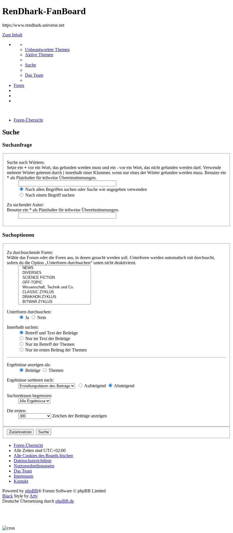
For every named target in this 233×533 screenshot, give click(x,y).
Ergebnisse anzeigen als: (29, 364)
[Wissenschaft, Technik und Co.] (54, 287)
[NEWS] (54, 268)
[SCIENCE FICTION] (54, 277)
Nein (41, 317)
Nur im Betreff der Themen (49, 344)
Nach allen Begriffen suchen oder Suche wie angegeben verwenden (85, 189)
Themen (55, 370)
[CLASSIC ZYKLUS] (54, 292)
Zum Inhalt (12, 34)
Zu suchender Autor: (25, 204)
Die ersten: (16, 410)
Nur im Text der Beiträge (47, 338)
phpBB (31, 490)
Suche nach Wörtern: (26, 162)
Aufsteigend (94, 385)
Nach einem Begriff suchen (49, 195)
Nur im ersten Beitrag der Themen (55, 349)
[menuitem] (47, 49)
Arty (34, 496)
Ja (26, 317)
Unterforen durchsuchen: (29, 311)
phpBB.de (64, 501)
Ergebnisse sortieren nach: (30, 380)
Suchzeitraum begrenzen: (29, 395)
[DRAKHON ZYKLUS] (54, 297)
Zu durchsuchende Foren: (30, 252)
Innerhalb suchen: (23, 327)
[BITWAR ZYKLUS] (54, 301)
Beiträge (32, 370)
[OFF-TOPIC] (54, 282)
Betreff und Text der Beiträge (51, 332)
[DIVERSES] (54, 272)
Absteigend (123, 385)
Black (7, 496)
